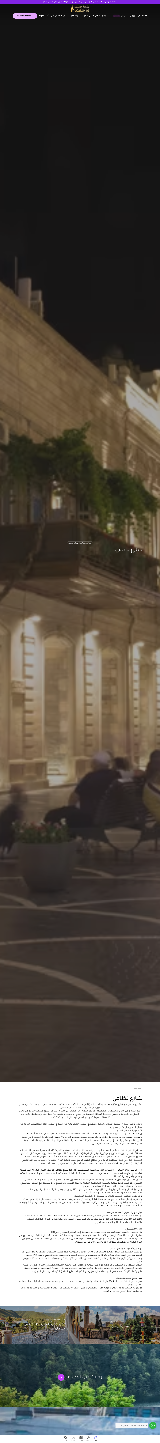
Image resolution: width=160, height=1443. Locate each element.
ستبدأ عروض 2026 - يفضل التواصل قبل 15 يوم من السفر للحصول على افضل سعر (80, 2)
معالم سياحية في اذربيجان (80, 543)
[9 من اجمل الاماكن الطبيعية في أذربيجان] (40, 1325)
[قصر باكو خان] (120, 1325)
